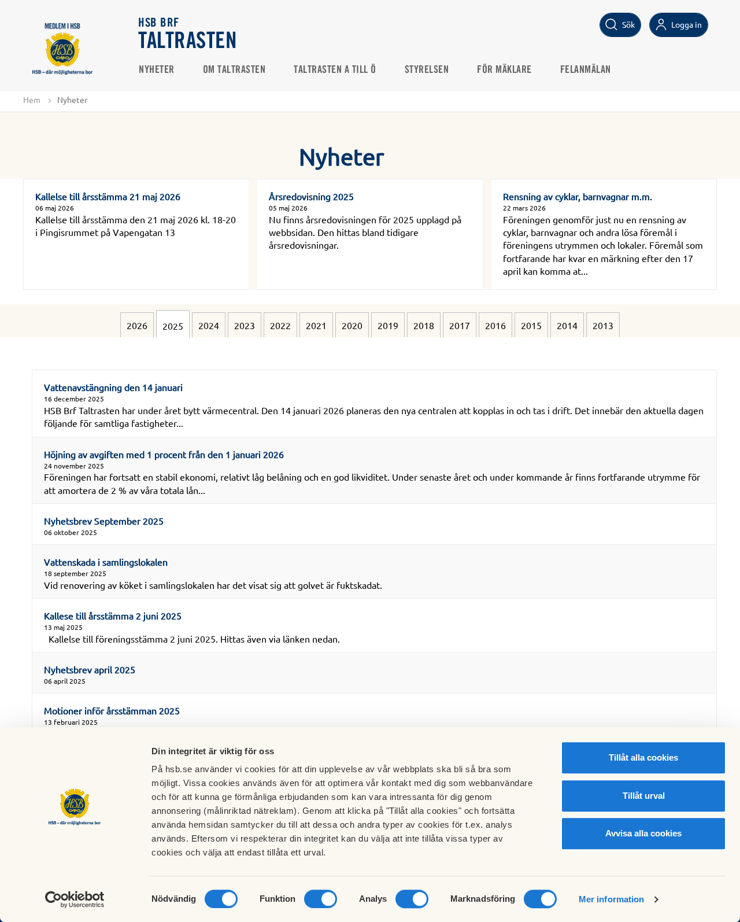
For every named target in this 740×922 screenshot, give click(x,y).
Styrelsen (427, 70)
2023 (244, 325)
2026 (137, 325)
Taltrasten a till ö (335, 70)
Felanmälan (585, 70)
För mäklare (504, 70)
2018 (423, 325)
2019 (388, 325)
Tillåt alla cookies (643, 757)
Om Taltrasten (234, 70)
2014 (567, 325)
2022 (280, 325)
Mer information (612, 899)
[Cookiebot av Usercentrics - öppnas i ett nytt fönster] (74, 899)
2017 (459, 325)
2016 (495, 325)
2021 (316, 325)
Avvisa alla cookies (643, 833)
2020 (352, 325)
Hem (31, 99)
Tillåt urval (644, 796)
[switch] (320, 899)
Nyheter (157, 70)
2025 (172, 325)
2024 (208, 325)
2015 (531, 325)
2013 (603, 325)
